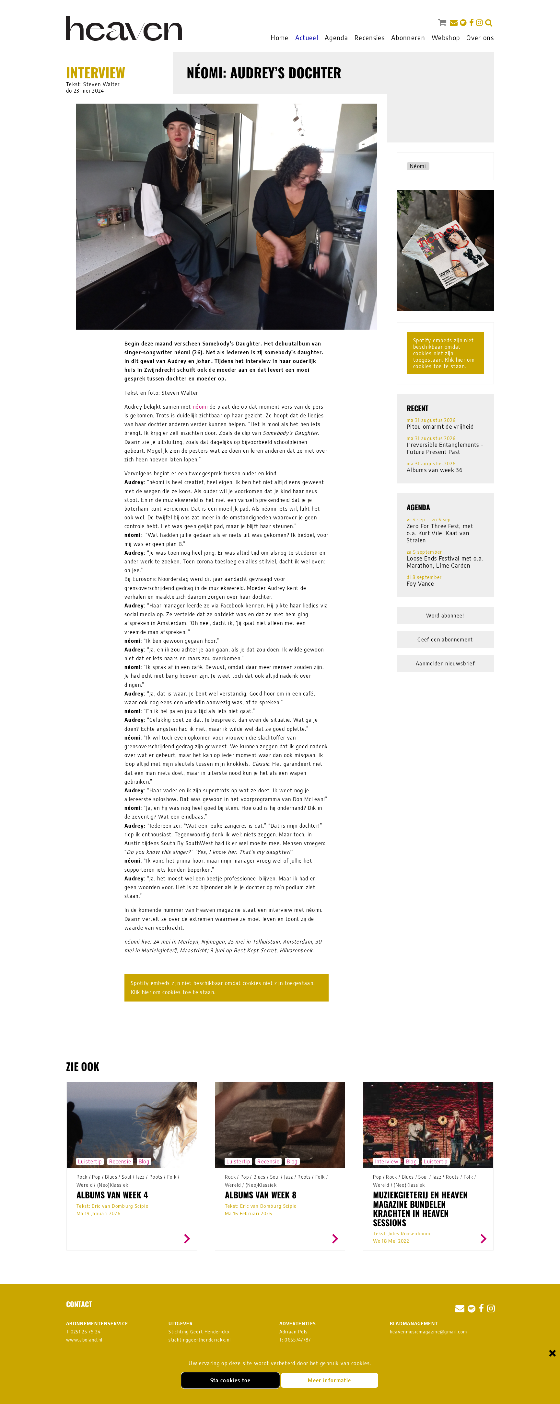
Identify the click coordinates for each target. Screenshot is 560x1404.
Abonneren (408, 37)
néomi (200, 406)
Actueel (306, 37)
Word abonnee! (445, 615)
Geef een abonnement (445, 639)
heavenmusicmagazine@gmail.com (428, 1331)
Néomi (418, 166)
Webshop (446, 37)
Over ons (480, 37)
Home (279, 37)
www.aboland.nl (84, 1339)
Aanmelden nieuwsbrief (445, 663)
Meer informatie (329, 1380)
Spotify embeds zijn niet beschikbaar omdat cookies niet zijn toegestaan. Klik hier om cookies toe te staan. (223, 987)
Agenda (336, 37)
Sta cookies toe (230, 1380)
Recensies (370, 37)
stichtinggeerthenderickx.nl (200, 1339)
